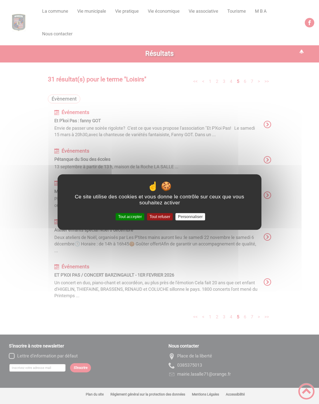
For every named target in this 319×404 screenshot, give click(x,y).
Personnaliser (190, 217)
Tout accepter (130, 217)
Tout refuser (160, 217)
